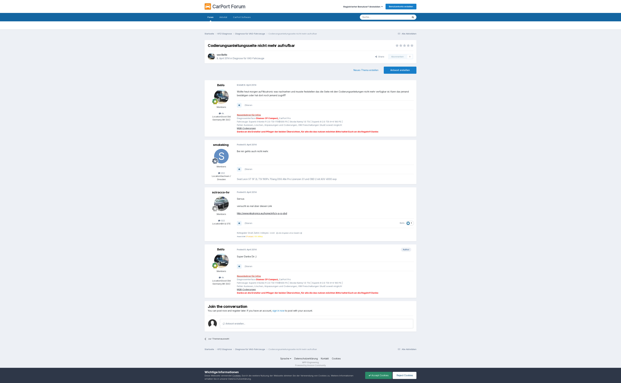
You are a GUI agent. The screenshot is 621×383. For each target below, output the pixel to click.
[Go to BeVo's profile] (211, 56)
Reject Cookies (404, 375)
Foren (210, 17)
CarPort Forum (228, 6)
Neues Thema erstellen (366, 70)
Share (380, 56)
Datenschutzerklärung (306, 358)
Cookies (336, 358)
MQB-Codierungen (246, 128)
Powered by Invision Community (310, 365)
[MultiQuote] (239, 105)
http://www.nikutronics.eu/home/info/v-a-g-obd (262, 213)
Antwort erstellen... (235, 323)
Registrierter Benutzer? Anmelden (362, 6)
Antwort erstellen (400, 70)
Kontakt (325, 358)
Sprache (285, 358)
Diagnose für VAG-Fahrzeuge (248, 58)
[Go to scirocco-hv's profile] (221, 203)
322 (222, 220)
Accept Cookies (380, 375)
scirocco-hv (220, 192)
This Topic (400, 17)
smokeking (221, 144)
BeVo (224, 54)
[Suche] (412, 17)
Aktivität (223, 17)
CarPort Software (242, 17)
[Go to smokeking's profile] (221, 156)
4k (222, 113)
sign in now (278, 310)
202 (222, 173)
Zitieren (248, 105)
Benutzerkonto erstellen (401, 6)
